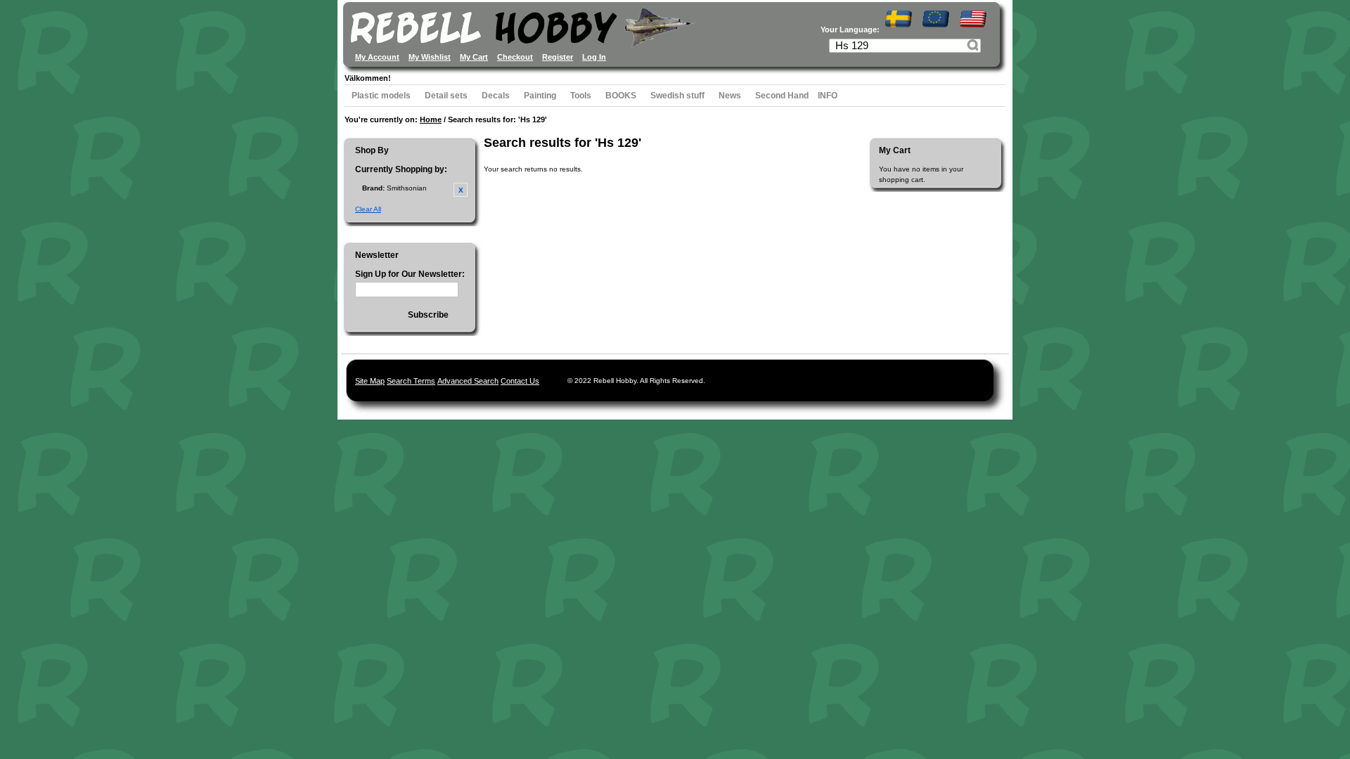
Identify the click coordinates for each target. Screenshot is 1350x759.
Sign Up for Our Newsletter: (410, 274)
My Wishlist (430, 57)
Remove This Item (461, 190)
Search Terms (411, 381)
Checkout (515, 57)
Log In (594, 57)
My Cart (474, 57)
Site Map (370, 381)
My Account (377, 57)
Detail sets (446, 95)
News (730, 95)
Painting (540, 95)
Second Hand (782, 95)
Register (557, 57)
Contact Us (520, 381)
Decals (496, 95)
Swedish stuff (677, 95)
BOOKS (620, 95)
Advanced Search (468, 381)
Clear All (368, 209)
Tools (580, 95)
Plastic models (381, 95)
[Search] (974, 47)
